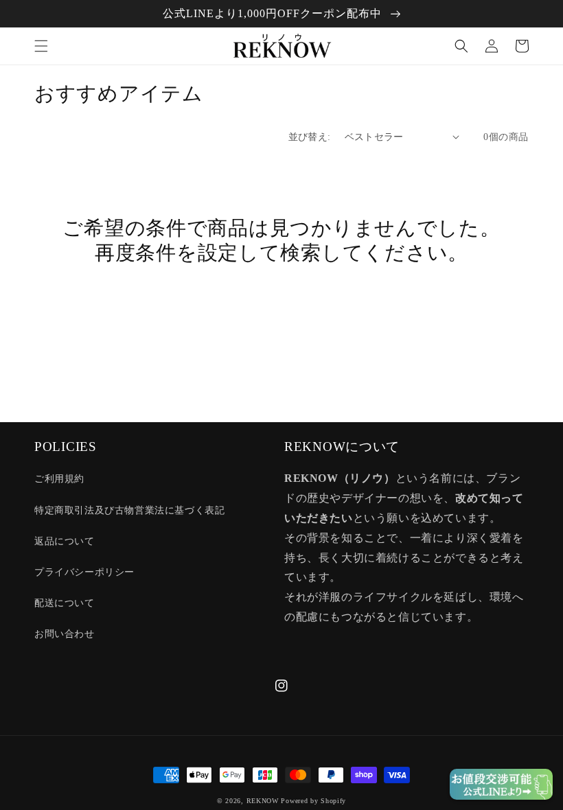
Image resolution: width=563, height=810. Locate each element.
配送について (64, 603)
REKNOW (262, 801)
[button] (41, 46)
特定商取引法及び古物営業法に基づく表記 (129, 510)
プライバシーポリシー (84, 572)
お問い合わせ (64, 634)
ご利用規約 (59, 479)
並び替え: (309, 137)
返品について (64, 541)
